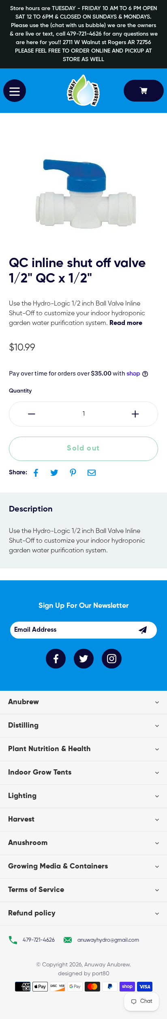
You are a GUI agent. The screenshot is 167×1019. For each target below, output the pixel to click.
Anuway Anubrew (107, 965)
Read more (125, 323)
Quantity (20, 391)
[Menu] (14, 90)
